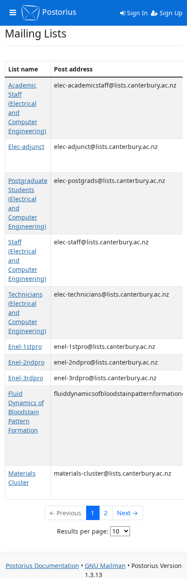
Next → (127, 513)
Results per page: (82, 531)
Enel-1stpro (25, 346)
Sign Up (170, 13)
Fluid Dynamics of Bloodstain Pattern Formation (26, 411)
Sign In (136, 13)
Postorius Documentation (42, 565)
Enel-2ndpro (26, 362)
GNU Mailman (105, 565)
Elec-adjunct (26, 146)
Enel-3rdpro (25, 378)
